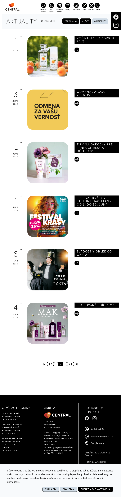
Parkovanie (76, 10)
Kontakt (97, 10)
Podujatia (91, 10)
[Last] (75, 364)
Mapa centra (51, 11)
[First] (46, 364)
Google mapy (97, 443)
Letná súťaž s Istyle (96, 462)
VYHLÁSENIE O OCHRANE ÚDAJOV (97, 454)
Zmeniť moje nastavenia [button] (96, 489)
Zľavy (84, 10)
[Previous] (51, 364)
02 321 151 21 (97, 429)
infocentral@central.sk (102, 436)
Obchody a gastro (60, 11)
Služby (68, 10)
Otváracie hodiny (43, 11)
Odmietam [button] (69, 489)
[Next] (69, 364)
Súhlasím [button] (51, 489)
